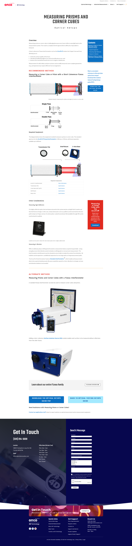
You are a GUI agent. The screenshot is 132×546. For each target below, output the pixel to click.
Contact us (71, 526)
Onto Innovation (52, 539)
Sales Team (51, 529)
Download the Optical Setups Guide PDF (46, 399)
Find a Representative (73, 521)
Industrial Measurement (100, 4)
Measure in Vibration (93, 54)
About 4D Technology (53, 526)
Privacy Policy (79, 539)
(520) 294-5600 (92, 521)
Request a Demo (104, 1)
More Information (62, 183)
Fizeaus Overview (92, 385)
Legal (84, 539)
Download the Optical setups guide (95, 88)
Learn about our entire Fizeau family (48, 385)
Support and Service (73, 529)
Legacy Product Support (74, 534)
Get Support (120, 4)
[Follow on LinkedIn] (33, 529)
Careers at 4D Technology (55, 531)
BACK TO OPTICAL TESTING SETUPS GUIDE (85, 399)
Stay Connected (121, 1)
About (112, 4)
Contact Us (113, 1)
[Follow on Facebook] (30, 529)
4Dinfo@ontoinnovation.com (95, 522)
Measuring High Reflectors (95, 51)
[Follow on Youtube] (35, 529)
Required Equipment (93, 49)
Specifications (61, 185)
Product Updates (72, 531)
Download (95, 225)
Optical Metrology (86, 4)
